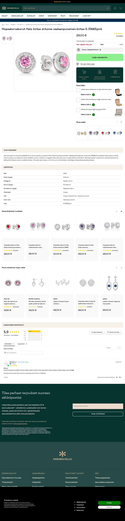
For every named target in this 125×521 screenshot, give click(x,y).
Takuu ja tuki (70, 487)
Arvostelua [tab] (8, 344)
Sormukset (52, 16)
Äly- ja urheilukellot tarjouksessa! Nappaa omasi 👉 (62, 20)
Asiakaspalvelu (38, 478)
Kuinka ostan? (38, 487)
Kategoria (13, 24)
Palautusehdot (71, 482)
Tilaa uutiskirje (98, 414)
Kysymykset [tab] (21, 344)
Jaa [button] (7, 377)
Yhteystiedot (7, 482)
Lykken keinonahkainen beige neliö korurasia (96, 99)
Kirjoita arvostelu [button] (114, 332)
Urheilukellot (17, 16)
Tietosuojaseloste (102, 478)
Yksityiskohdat (10, 150)
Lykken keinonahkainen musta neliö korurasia (96, 89)
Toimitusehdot (71, 478)
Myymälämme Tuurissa (11, 478)
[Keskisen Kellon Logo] (10, 8)
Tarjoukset (74, 16)
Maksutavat (100, 487)
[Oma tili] (115, 8)
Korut (41, 16)
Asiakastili (36, 482)
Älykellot (31, 16)
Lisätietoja (8, 167)
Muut (63, 16)
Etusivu (2, 24)
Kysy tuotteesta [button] (97, 332)
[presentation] (77, 48)
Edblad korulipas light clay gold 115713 (93, 109)
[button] (121, 211)
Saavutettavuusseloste (104, 482)
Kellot (5, 16)
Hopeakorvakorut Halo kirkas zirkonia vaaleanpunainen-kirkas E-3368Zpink (44, 24)
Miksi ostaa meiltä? (10, 487)
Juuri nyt (87, 16)
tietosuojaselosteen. (20, 424)
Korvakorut (20, 24)
